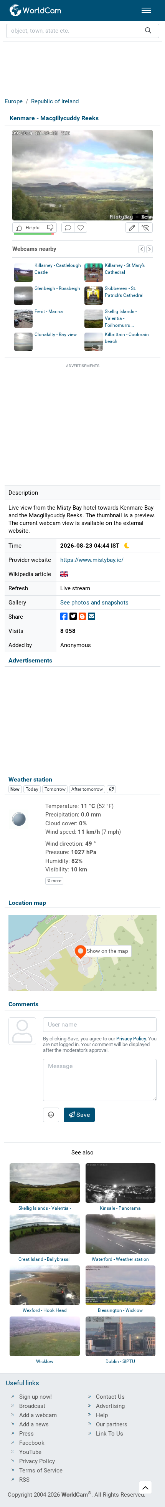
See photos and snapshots (94, 602)
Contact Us (110, 1396)
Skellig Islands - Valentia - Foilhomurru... (121, 318)
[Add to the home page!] (80, 227)
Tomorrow (55, 789)
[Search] (148, 31)
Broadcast (32, 1406)
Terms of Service (41, 1470)
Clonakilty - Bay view (56, 334)
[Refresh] (111, 789)
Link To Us (109, 1433)
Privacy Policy (131, 1039)
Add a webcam (38, 1415)
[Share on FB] (64, 616)
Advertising (110, 1406)
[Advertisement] (82, 64)
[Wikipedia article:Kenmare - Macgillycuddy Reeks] (64, 574)
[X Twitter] (73, 616)
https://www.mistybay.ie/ (92, 559)
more (55, 880)
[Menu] (146, 10)
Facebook (32, 1442)
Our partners (111, 1424)
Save (82, 1114)
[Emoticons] (51, 1115)
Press (26, 1433)
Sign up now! (35, 1396)
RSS (24, 1479)
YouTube (30, 1452)
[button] (132, 227)
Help (102, 1415)
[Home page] (35, 10)
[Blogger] (82, 616)
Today (32, 789)
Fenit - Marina (49, 311)
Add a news (34, 1424)
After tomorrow (87, 789)
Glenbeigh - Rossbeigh (57, 288)
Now (15, 789)
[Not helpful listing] (50, 227)
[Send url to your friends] (91, 616)
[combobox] (82, 31)
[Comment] (67, 227)
